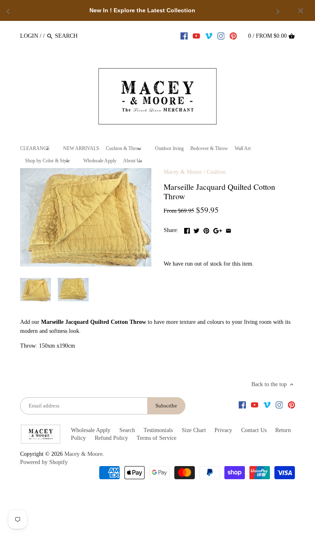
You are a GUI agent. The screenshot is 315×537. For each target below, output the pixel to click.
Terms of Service (156, 438)
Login (29, 36)
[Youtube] (196, 35)
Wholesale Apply (90, 430)
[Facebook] (184, 35)
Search (127, 430)
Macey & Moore (183, 172)
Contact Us (254, 430)
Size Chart (194, 430)
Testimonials (158, 430)
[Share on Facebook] (187, 229)
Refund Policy (111, 438)
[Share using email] (228, 229)
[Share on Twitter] (196, 229)
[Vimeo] (208, 35)
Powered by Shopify (44, 462)
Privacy (223, 430)
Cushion (216, 172)
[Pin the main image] (206, 229)
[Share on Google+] (217, 229)
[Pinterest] (233, 35)
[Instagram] (221, 35)
